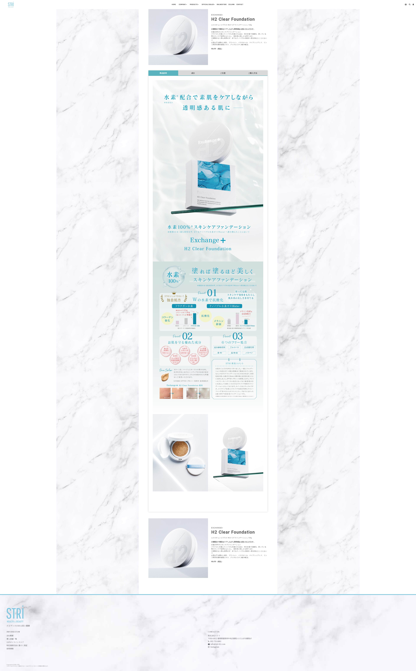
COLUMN (231, 4)
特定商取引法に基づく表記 (16, 645)
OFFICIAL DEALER (208, 4)
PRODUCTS (194, 4)
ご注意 (223, 73)
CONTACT (239, 4)
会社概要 (9, 636)
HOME (174, 4)
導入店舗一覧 (11, 639)
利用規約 (40, 666)
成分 (193, 73)
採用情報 (9, 649)
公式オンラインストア (15, 642)
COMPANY (182, 4)
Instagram (214, 647)
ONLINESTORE (222, 4)
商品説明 (163, 73)
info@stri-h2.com (218, 644)
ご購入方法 (252, 73)
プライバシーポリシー (33, 666)
